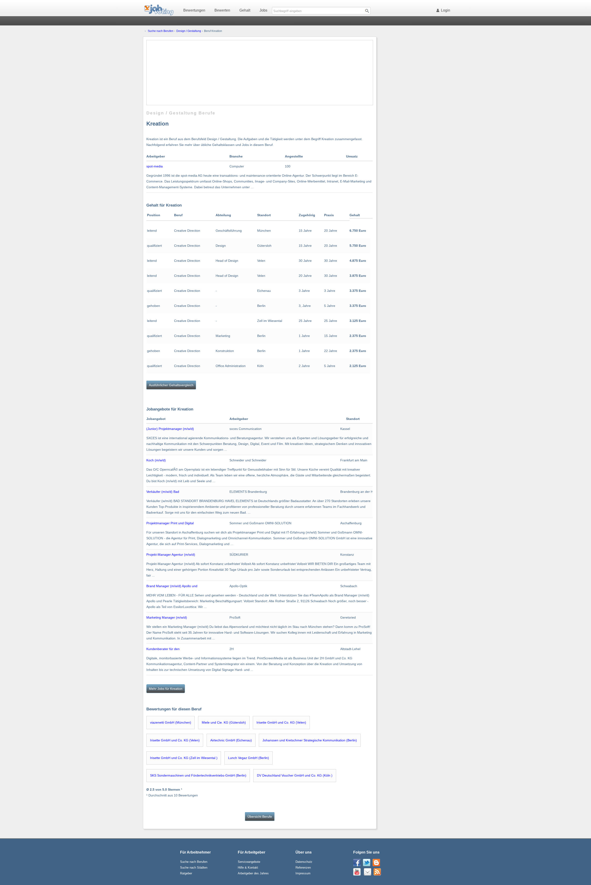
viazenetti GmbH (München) (170, 722)
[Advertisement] (260, 72)
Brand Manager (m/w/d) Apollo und (171, 586)
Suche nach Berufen (160, 31)
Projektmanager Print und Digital (170, 523)
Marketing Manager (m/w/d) (166, 617)
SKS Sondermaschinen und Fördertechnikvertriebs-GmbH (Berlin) (198, 775)
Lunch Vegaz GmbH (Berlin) (248, 758)
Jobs (263, 10)
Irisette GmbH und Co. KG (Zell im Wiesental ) (183, 758)
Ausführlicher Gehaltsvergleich (171, 385)
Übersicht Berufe (259, 816)
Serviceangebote (249, 861)
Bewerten (222, 10)
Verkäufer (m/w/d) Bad (162, 491)
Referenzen (303, 867)
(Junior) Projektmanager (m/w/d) (170, 429)
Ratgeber (186, 873)
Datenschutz (304, 861)
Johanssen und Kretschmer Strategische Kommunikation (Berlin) (309, 740)
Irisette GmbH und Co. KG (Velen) (281, 722)
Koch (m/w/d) (156, 460)
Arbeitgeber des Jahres (253, 873)
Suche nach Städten (193, 867)
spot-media (154, 166)
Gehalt (244, 10)
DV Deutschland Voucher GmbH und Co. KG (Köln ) (294, 775)
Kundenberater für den (163, 649)
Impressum (303, 873)
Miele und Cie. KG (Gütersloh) (224, 722)
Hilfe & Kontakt (248, 867)
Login (445, 10)
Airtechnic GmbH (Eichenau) (231, 740)
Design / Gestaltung (188, 31)
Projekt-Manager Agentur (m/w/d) (170, 554)
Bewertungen (194, 10)
